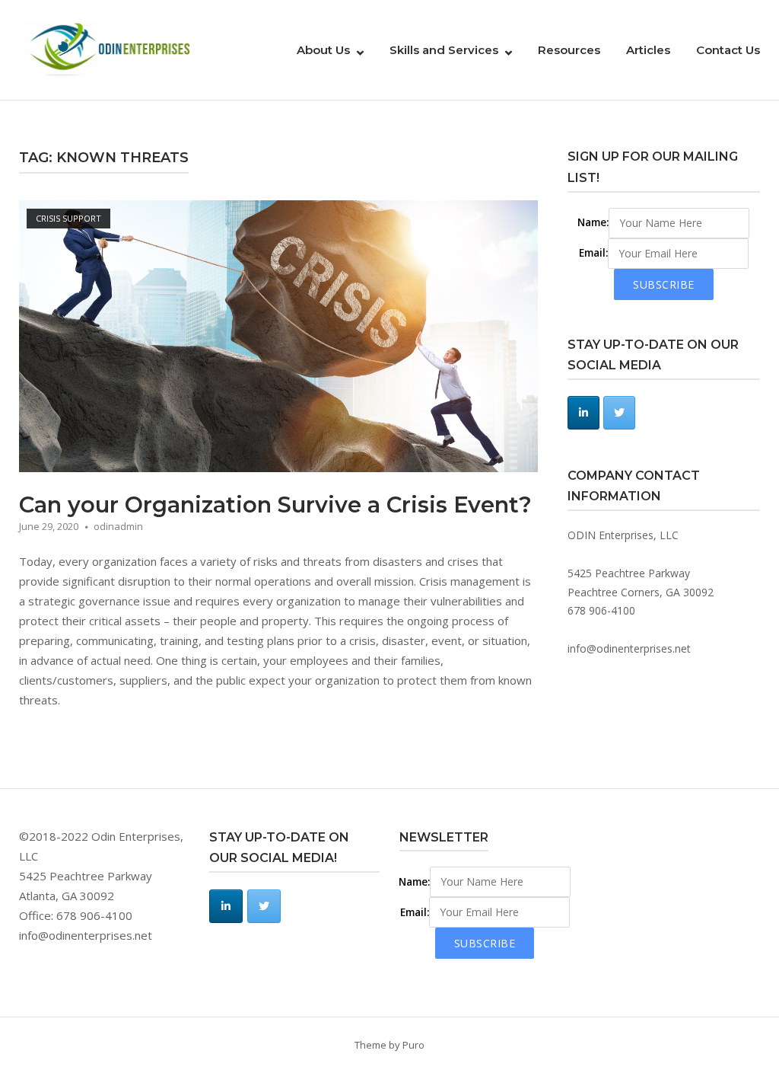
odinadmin (118, 526)
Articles (648, 50)
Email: (593, 253)
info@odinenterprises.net (629, 648)
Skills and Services (444, 50)
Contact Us (728, 50)
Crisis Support (68, 218)
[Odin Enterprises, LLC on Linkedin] (583, 413)
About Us (323, 50)
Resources (569, 50)
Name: (593, 222)
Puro (413, 1045)
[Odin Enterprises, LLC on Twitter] (619, 413)
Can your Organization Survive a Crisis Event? (275, 504)
